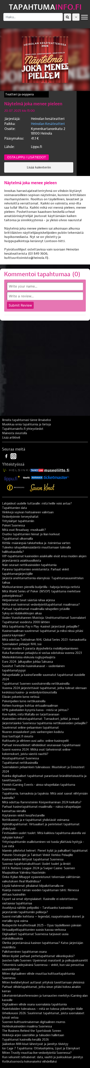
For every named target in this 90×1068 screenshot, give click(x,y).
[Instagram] (13, 456)
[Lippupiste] (12, 477)
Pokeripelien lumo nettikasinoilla (23, 701)
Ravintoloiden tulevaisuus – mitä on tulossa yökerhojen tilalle (42, 1009)
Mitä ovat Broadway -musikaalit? (24, 530)
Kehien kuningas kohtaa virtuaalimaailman (30, 705)
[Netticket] (37, 477)
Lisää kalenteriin (39, 167)
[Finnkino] (16, 487)
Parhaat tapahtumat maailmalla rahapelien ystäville (36, 609)
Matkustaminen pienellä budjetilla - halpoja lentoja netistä (41, 587)
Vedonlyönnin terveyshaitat (20, 517)
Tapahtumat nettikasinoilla (20, 763)
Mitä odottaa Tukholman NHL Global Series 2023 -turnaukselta (44, 640)
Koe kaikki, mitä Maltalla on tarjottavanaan (30, 714)
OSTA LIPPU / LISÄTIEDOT (26, 157)
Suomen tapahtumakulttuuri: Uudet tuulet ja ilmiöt (36, 864)
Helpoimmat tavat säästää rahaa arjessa (28, 600)
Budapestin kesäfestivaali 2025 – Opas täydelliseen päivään (41, 925)
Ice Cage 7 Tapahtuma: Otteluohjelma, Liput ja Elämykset (41, 1048)
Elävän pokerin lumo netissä (20, 697)
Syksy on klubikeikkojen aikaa (22, 613)
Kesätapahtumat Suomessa (20, 758)
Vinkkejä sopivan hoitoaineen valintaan (28, 512)
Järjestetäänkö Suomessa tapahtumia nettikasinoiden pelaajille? (44, 723)
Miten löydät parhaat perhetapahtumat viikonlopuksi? (38, 956)
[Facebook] (6, 456)
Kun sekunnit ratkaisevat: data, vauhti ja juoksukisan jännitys (42, 1057)
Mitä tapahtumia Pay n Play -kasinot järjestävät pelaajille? (40, 626)
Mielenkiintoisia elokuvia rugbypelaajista (28, 657)
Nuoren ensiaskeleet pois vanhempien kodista (33, 732)
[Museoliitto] (56, 470)
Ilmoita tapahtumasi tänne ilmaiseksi (26, 420)
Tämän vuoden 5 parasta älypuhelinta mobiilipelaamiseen (40, 648)
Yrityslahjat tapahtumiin (18, 521)
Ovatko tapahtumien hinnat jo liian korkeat (31, 534)
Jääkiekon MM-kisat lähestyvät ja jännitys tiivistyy (35, 1044)
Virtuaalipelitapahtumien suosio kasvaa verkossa (34, 930)
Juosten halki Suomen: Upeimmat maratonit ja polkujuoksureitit (45, 960)
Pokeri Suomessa (13, 525)
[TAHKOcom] (37, 470)
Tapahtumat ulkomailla (17, 538)
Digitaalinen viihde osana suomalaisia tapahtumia (34, 1004)
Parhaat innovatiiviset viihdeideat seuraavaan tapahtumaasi (41, 745)
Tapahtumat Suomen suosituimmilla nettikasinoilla (35, 683)
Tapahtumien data (14, 508)
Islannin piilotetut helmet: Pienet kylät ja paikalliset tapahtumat (45, 850)
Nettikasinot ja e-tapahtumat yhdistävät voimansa (35, 820)
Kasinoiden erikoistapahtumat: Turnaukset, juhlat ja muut (40, 719)
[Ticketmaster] (56, 477)
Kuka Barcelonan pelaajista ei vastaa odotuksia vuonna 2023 (42, 653)
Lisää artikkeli (11, 437)
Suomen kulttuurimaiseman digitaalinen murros (33, 1022)
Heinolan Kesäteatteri (48, 123)
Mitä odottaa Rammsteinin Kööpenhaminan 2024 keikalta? (41, 802)
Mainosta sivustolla (14, 433)
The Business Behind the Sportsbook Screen (31, 1031)
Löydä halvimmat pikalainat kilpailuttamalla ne (33, 886)
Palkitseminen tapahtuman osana (24, 952)
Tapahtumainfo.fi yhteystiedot (22, 429)
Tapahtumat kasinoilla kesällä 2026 (25, 1039)
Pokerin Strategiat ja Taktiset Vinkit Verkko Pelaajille (37, 855)
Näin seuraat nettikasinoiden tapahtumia (29, 565)
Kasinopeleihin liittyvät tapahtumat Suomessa (32, 859)
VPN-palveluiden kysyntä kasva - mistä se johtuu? (35, 710)
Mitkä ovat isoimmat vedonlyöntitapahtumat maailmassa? (41, 604)
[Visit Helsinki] (16, 470)
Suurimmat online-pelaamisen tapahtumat (30, 727)
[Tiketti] (26, 477)
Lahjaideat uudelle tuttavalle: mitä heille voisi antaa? (37, 503)
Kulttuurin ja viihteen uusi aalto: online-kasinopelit (35, 741)
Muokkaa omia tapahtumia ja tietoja (26, 424)
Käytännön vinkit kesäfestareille (23, 815)
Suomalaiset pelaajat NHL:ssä (21, 644)
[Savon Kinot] (42, 487)
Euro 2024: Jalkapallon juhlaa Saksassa (27, 662)
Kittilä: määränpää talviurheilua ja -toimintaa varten (36, 543)
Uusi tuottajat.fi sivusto (17, 736)
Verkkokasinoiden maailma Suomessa (27, 1026)
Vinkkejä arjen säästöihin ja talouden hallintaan (33, 1035)
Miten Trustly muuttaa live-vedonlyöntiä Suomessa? (37, 1053)
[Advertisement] (45, 370)
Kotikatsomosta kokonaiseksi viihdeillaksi (29, 1061)
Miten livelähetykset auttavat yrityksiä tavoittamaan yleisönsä (43, 982)
